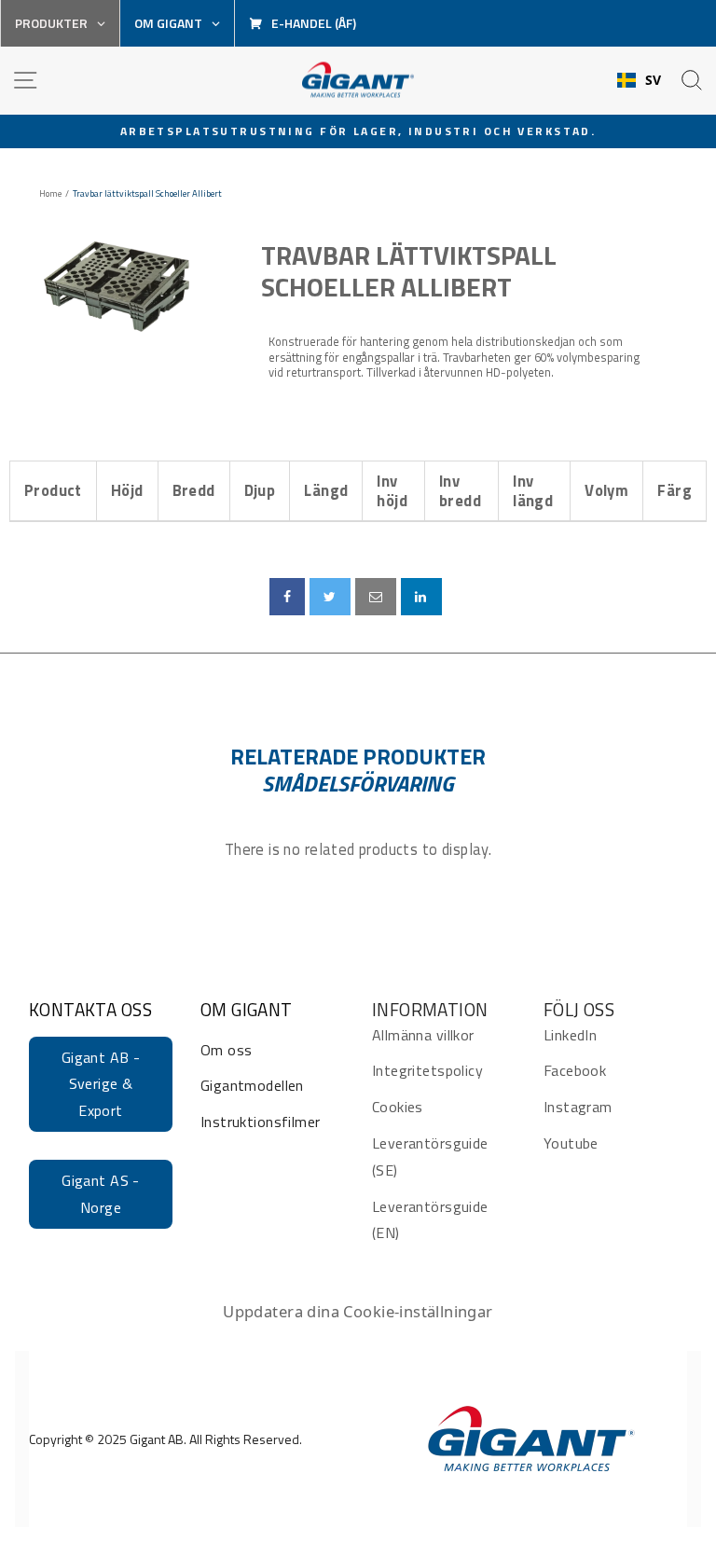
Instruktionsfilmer (260, 1121)
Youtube (571, 1143)
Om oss (226, 1050)
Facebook (575, 1070)
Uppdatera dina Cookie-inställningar (358, 1311)
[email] (375, 596)
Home (50, 193)
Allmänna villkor (423, 1035)
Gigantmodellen (252, 1085)
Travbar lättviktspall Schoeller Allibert (409, 271)
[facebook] (287, 596)
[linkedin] (421, 596)
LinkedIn (570, 1035)
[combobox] (639, 80)
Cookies (397, 1106)
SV (653, 80)
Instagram (578, 1106)
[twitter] (330, 596)
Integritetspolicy (427, 1070)
